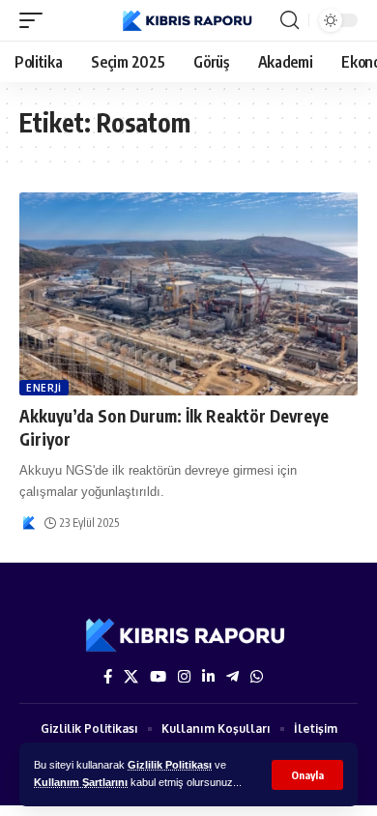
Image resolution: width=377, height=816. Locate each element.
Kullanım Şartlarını (81, 782)
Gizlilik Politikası (170, 765)
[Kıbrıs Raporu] (188, 21)
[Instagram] (184, 676)
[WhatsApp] (257, 676)
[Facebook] (108, 676)
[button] (307, 775)
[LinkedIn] (208, 676)
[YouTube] (158, 676)
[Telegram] (232, 676)
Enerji (44, 387)
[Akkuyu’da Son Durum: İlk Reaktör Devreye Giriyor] (188, 293)
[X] (131, 676)
